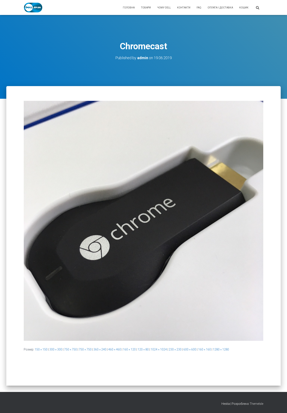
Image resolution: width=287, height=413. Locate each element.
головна (129, 7)
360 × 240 (99, 349)
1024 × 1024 (159, 349)
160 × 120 (129, 349)
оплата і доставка (220, 7)
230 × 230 (175, 349)
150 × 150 (41, 349)
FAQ (199, 7)
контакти (183, 7)
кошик (244, 7)
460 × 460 (114, 349)
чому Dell (164, 7)
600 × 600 (189, 349)
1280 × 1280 (221, 349)
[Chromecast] (143, 220)
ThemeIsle (256, 403)
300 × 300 (55, 349)
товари (146, 7)
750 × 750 (70, 349)
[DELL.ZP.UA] (33, 7)
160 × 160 (204, 349)
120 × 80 (143, 349)
